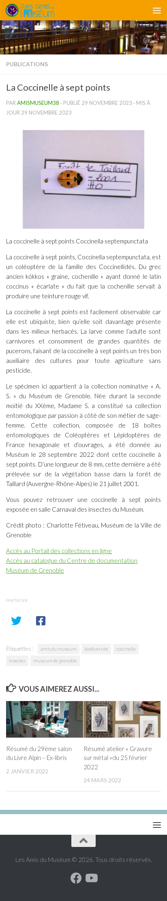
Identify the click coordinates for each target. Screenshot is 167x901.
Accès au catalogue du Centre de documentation (71, 560)
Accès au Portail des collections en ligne (59, 550)
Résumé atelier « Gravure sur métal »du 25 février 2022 (118, 758)
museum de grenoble (55, 661)
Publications (27, 64)
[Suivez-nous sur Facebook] (76, 878)
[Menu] (157, 10)
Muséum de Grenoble (35, 570)
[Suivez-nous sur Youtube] (90, 878)
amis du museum (59, 649)
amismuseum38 (38, 103)
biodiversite (96, 649)
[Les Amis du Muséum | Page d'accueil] (38, 10)
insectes (17, 661)
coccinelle (126, 649)
